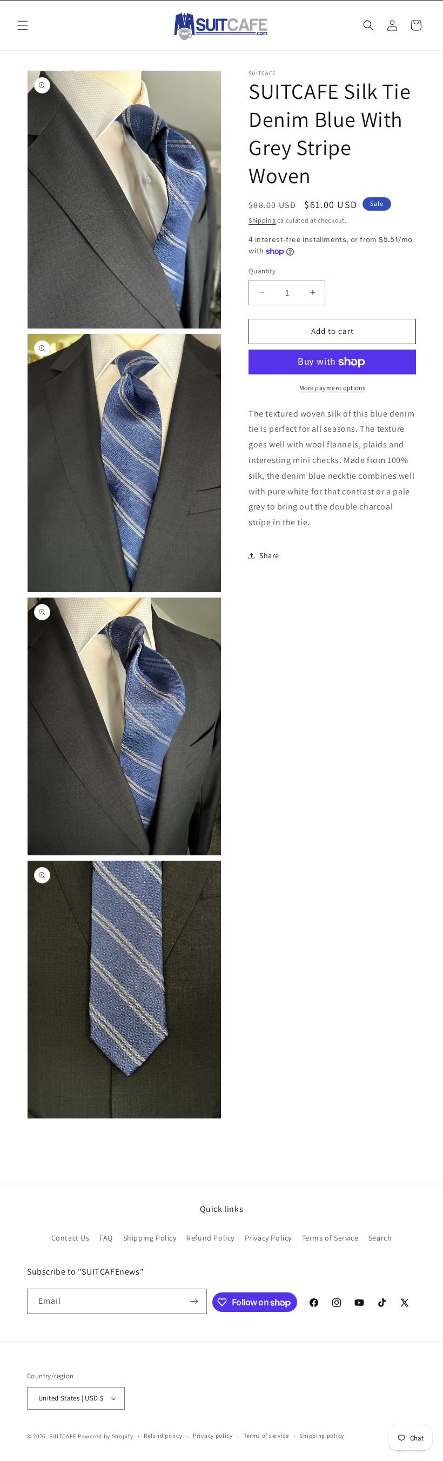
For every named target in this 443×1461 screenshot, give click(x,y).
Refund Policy (210, 1238)
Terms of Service (330, 1238)
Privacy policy (213, 1435)
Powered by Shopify (105, 1436)
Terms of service (266, 1435)
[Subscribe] (194, 1301)
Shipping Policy (150, 1238)
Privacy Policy (268, 1238)
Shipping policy (321, 1435)
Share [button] (269, 555)
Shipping (262, 220)
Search (380, 1238)
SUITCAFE (63, 1436)
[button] (23, 25)
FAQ (106, 1238)
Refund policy (163, 1435)
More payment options (332, 388)
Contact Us (70, 1238)
